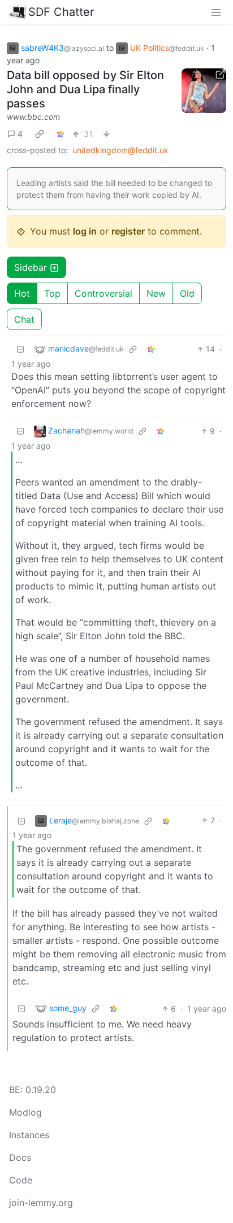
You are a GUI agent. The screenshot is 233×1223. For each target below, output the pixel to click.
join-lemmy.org (41, 1202)
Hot (22, 293)
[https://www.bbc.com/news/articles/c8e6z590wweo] (204, 90)
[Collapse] (20, 349)
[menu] (216, 11)
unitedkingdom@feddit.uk (120, 150)
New (156, 293)
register (128, 231)
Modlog (25, 1112)
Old (187, 293)
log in (85, 231)
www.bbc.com (33, 117)
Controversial (103, 293)
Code (20, 1180)
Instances (29, 1134)
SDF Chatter (61, 12)
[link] (39, 133)
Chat (24, 319)
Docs (20, 1157)
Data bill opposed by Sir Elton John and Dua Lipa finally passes (85, 89)
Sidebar (30, 267)
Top (52, 293)
